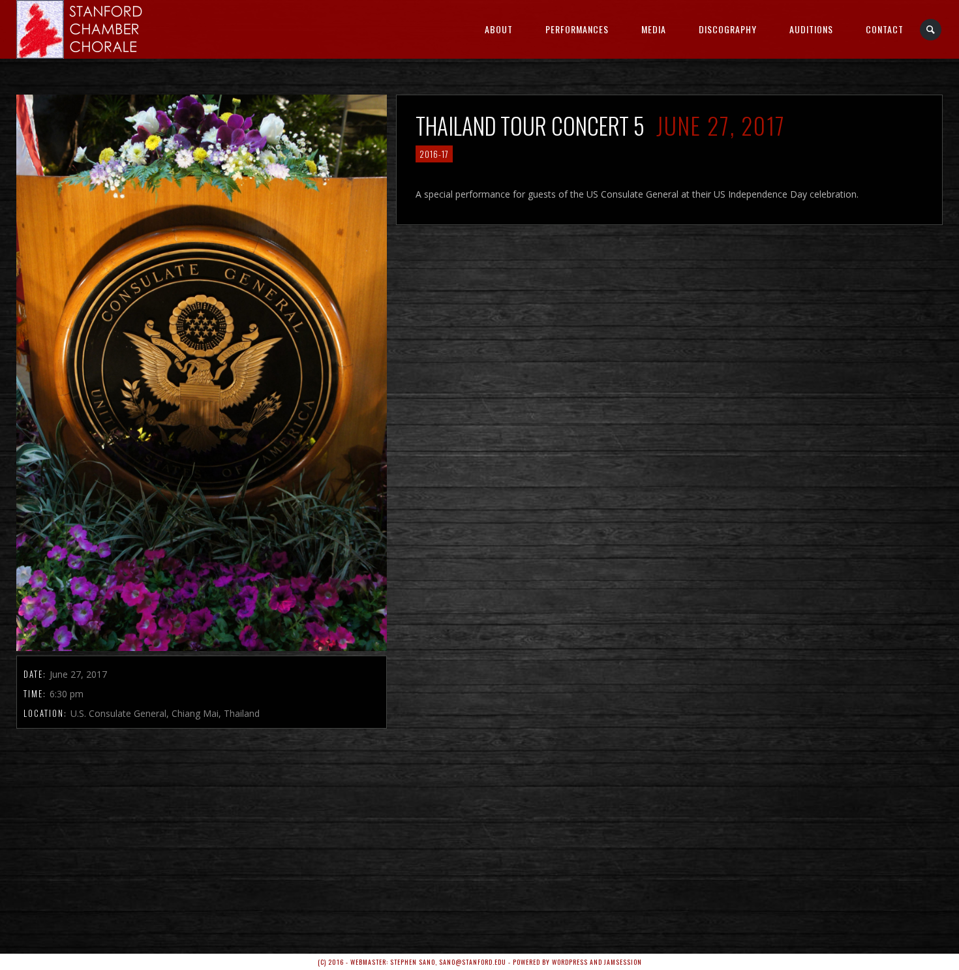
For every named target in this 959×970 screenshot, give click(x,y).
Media (653, 29)
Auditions (811, 29)
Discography (728, 29)
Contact (885, 29)
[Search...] (931, 29)
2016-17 (434, 153)
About (499, 29)
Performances (577, 29)
